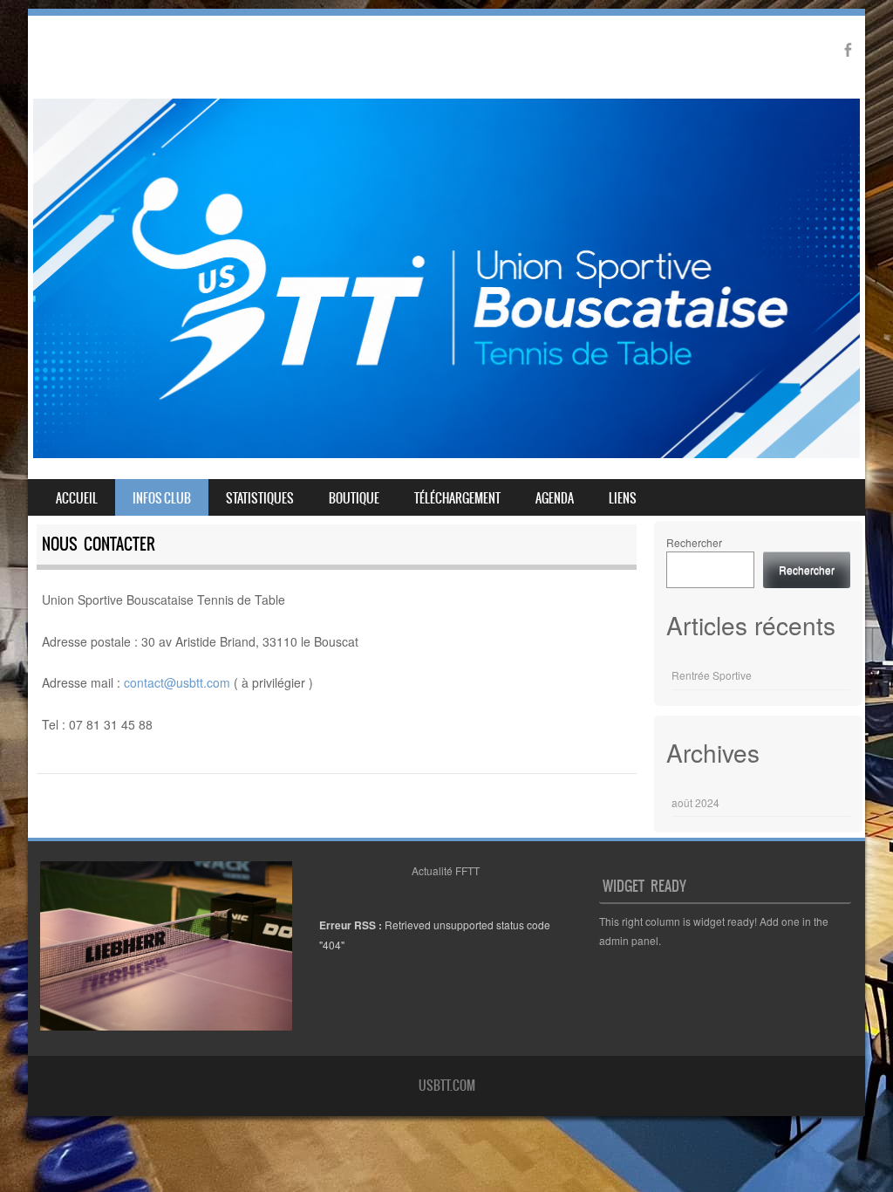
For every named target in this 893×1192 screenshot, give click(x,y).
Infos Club (162, 498)
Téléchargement (457, 498)
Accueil (77, 498)
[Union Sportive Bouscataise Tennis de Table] (446, 453)
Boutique (354, 498)
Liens (623, 498)
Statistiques (260, 498)
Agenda (554, 498)
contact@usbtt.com (177, 682)
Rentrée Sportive (711, 675)
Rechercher (694, 542)
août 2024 (695, 802)
